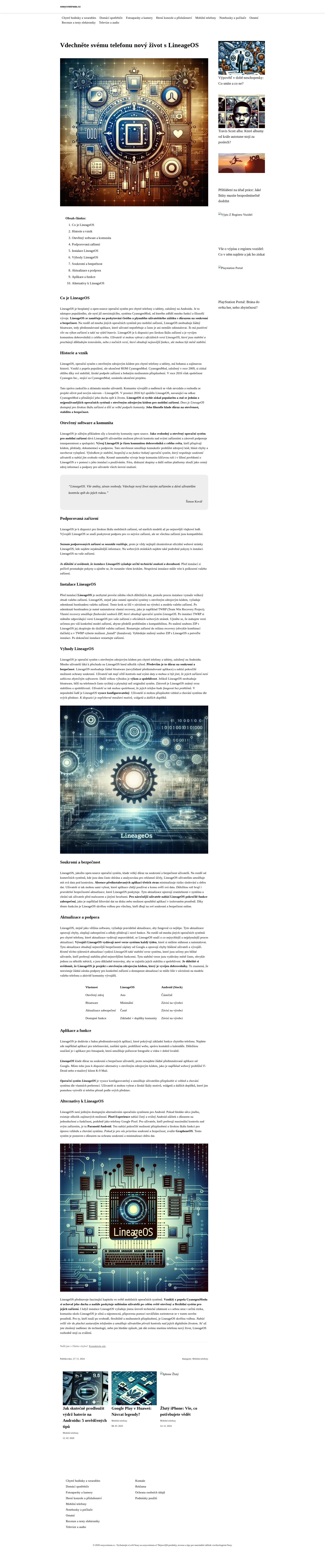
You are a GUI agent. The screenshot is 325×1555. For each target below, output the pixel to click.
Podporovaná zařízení (86, 244)
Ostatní (254, 17)
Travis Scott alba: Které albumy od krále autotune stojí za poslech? (241, 136)
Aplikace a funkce (83, 277)
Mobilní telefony (205, 17)
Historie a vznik (82, 231)
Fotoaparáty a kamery (139, 17)
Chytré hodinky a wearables (79, 17)
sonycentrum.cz (70, 6)
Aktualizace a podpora (86, 270)
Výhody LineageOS (85, 257)
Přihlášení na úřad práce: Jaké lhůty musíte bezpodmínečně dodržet (239, 195)
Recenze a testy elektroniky (79, 22)
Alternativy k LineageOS (88, 283)
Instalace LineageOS (85, 251)
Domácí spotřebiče (111, 17)
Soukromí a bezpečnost (87, 264)
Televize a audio (109, 22)
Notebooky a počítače (232, 17)
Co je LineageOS (83, 225)
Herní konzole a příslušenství (174, 17)
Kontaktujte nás (97, 1346)
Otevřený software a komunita (91, 238)
